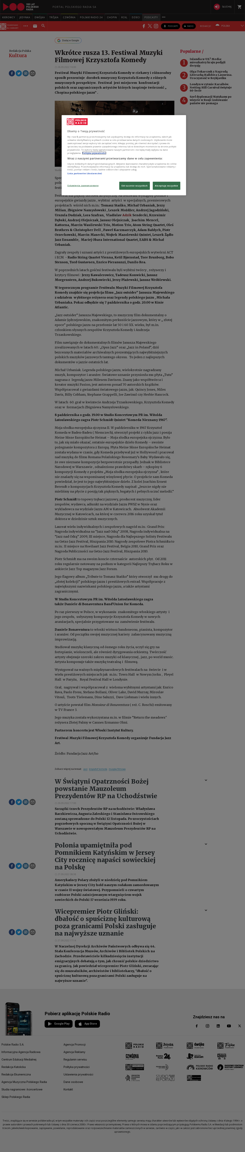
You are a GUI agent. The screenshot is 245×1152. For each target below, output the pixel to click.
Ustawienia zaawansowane (83, 185)
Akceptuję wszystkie (166, 185)
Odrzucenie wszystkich (134, 185)
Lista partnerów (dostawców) (84, 173)
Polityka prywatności (94, 153)
